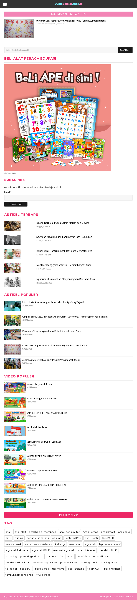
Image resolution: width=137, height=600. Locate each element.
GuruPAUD (108, 537)
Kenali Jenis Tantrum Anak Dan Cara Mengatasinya (64, 251)
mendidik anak (86, 550)
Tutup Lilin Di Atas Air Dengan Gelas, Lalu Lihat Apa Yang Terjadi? (53, 302)
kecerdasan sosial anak (38, 544)
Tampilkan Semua (68, 515)
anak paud (124, 531)
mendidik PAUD (108, 550)
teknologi (11, 568)
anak (8, 531)
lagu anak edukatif (110, 544)
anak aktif (20, 531)
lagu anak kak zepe (17, 550)
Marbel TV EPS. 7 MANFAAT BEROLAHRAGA (47, 499)
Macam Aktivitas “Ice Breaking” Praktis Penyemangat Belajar (51, 359)
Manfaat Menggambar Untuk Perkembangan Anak (63, 265)
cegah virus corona (38, 537)
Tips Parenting (76, 568)
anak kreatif (108, 531)
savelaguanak (109, 562)
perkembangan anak (44, 562)
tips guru (25, 568)
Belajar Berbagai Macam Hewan (42, 398)
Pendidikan (83, 556)
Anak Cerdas (90, 531)
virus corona (43, 574)
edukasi (56, 537)
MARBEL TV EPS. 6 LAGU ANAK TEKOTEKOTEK (48, 485)
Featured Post (73, 537)
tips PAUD (93, 568)
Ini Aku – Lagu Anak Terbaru (40, 384)
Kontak (129, 596)
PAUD (70, 556)
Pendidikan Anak (103, 556)
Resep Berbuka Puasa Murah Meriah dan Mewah (63, 222)
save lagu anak (89, 562)
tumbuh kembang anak (19, 574)
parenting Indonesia (32, 556)
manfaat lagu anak (64, 550)
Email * (7, 192)
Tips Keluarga (41, 568)
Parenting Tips (55, 556)
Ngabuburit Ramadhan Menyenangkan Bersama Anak (65, 279)
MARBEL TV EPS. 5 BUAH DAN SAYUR (44, 456)
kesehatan (75, 544)
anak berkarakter (69, 531)
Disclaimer (119, 596)
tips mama (58, 568)
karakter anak (14, 544)
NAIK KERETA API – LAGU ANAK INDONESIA (47, 412)
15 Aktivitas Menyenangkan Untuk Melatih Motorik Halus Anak (51, 331)
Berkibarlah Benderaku (37, 427)
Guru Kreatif (91, 537)
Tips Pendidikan (111, 568)
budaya (19, 537)
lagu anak (90, 544)
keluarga (60, 544)
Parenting (11, 556)
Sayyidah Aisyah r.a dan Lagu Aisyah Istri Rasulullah (64, 237)
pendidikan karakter (17, 562)
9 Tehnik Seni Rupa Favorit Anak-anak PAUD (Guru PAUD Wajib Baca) (54, 345)
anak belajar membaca (42, 531)
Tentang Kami (105, 596)
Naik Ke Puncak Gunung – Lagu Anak (44, 441)
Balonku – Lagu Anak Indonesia (42, 470)
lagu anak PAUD (41, 550)
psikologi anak (68, 562)
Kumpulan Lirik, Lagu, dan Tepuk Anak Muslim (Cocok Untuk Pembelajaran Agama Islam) (65, 316)
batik (8, 537)
